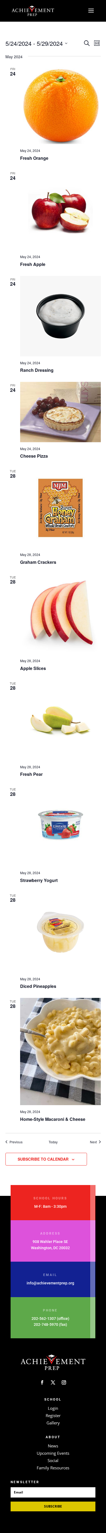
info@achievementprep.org (50, 1283)
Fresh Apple (32, 264)
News (53, 1446)
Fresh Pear (31, 774)
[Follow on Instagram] (64, 1382)
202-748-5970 (46, 1324)
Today (53, 1142)
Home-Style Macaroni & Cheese (52, 1119)
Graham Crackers (38, 562)
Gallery (53, 1422)
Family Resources (53, 1467)
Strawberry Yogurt (39, 880)
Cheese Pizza (34, 456)
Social (53, 1460)
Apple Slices (33, 668)
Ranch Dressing (37, 370)
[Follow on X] (53, 1382)
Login (53, 1408)
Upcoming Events (53, 1453)
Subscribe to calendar (43, 1159)
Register (53, 1415)
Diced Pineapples (38, 986)
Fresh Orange (34, 158)
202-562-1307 (44, 1318)
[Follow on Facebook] (42, 1382)
